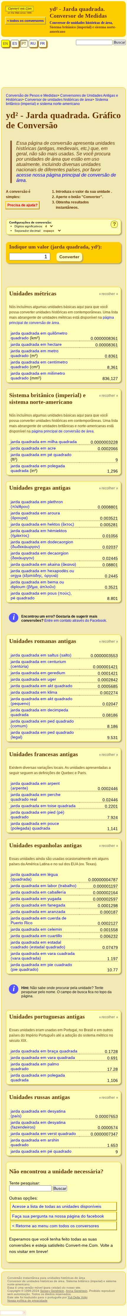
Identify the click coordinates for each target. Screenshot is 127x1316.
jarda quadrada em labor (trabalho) (43, 885)
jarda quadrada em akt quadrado (41, 685)
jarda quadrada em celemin (36, 929)
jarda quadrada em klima (34, 692)
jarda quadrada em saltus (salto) (41, 655)
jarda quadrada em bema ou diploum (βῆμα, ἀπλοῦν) (37, 584)
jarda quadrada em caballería (38, 892)
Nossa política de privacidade (27, 1300)
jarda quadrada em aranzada (38, 911)
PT (24, 44)
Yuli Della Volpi (77, 1297)
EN (5, 44)
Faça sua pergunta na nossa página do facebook (58, 1216)
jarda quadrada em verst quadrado (43, 1133)
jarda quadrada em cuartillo (36, 935)
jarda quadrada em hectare (36, 344)
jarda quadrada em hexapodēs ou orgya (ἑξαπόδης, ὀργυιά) (42, 573)
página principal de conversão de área (63, 431)
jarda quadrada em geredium (38, 672)
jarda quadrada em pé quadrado (41, 454)
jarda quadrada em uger (33, 679)
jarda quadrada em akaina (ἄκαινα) (43, 564)
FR (42, 44)
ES (14, 44)
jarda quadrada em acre (33, 448)
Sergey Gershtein (52, 1290)
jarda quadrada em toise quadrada (43, 805)
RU (33, 44)
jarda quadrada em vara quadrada (43, 1057)
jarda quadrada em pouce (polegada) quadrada (35, 825)
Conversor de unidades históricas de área (81, 23)
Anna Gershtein (76, 1290)
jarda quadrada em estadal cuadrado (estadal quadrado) (38, 944)
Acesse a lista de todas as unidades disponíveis (56, 1206)
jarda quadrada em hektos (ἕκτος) (42, 524)
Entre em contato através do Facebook (75, 620)
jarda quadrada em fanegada (38, 905)
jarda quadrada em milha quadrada (44, 441)
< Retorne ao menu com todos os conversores (55, 1225)
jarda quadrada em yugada (36, 898)
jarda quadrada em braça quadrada (44, 1051)
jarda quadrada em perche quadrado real (36, 797)
